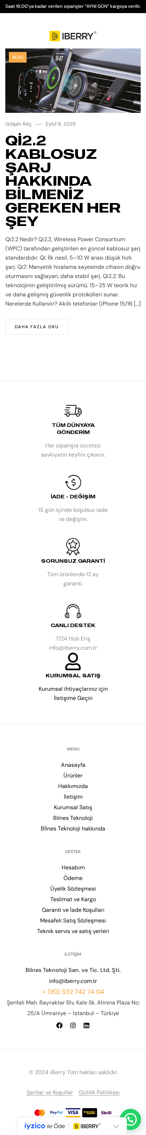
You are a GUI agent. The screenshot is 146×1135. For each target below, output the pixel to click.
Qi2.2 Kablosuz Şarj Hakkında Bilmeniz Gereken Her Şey (63, 180)
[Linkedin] (86, 1025)
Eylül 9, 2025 (61, 124)
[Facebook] (59, 1025)
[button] (130, 1119)
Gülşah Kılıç (18, 124)
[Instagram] (73, 1025)
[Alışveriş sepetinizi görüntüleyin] (136, 36)
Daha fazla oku (37, 327)
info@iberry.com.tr (73, 981)
